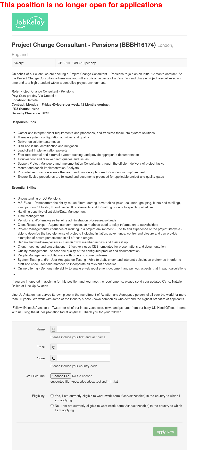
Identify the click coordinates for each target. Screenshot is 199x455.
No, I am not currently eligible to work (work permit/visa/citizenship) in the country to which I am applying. (118, 408)
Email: (41, 347)
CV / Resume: (36, 375)
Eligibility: (39, 395)
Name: (41, 329)
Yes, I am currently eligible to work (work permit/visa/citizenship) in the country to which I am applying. (117, 397)
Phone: (41, 358)
